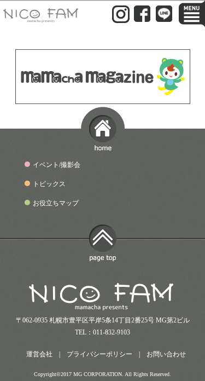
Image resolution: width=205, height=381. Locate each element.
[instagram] (121, 18)
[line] (164, 17)
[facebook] (142, 17)
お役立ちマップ (56, 203)
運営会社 (39, 354)
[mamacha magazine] (102, 99)
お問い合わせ (166, 354)
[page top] (102, 258)
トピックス (49, 184)
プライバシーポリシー (99, 354)
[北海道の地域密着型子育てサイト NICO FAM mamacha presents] (41, 18)
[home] (102, 145)
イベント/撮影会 (56, 165)
